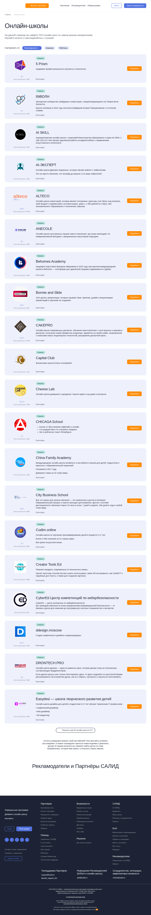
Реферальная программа (16, 810)
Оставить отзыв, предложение (16, 849)
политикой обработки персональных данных (75, 903)
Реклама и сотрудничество (122, 818)
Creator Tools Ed (48, 564)
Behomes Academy (51, 261)
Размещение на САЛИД (121, 860)
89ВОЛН (42, 97)
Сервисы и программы (121, 839)
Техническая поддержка (49, 860)
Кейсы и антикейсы (119, 843)
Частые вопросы (47, 846)
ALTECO (42, 196)
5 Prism (42, 64)
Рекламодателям (78, 6)
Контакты (9, 818)
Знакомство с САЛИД (48, 839)
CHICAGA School (49, 422)
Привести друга (46, 818)
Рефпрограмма (94, 6)
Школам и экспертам (120, 836)
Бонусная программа (48, 821)
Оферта (115, 864)
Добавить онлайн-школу (16, 814)
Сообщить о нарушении (13, 853)
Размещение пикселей (85, 821)
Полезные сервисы (47, 825)
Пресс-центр (117, 815)
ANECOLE (44, 229)
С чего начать (46, 843)
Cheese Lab (45, 389)
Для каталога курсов (84, 843)
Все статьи (116, 846)
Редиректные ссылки (84, 808)
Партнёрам (64, 6)
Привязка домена (83, 818)
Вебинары (44, 853)
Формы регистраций (84, 815)
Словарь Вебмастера (48, 856)
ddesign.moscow (49, 630)
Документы (116, 811)
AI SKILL (42, 133)
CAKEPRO (44, 325)
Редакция (116, 849)
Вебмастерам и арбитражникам (124, 832)
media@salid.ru (119, 878)
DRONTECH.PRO (50, 663)
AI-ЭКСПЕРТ (46, 165)
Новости (116, 821)
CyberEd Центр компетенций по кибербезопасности (77, 598)
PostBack (80, 828)
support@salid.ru (48, 875)
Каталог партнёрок (47, 811)
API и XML (80, 832)
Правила (44, 828)
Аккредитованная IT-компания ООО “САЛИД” (75, 891)
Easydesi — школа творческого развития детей (73, 699)
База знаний (45, 849)
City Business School (52, 495)
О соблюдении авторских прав (75, 897)
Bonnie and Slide (49, 293)
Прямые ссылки (82, 811)
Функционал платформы (50, 815)
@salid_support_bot (49, 878)
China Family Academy (53, 458)
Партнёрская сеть (47, 808)
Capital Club (45, 358)
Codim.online (46, 530)
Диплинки (80, 825)
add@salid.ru (82, 878)
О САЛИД (116, 808)
